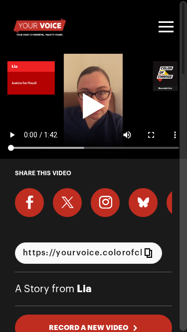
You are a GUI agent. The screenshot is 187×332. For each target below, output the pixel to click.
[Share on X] (67, 202)
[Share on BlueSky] (143, 202)
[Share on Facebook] (29, 202)
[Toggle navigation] (165, 27)
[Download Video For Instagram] (105, 202)
